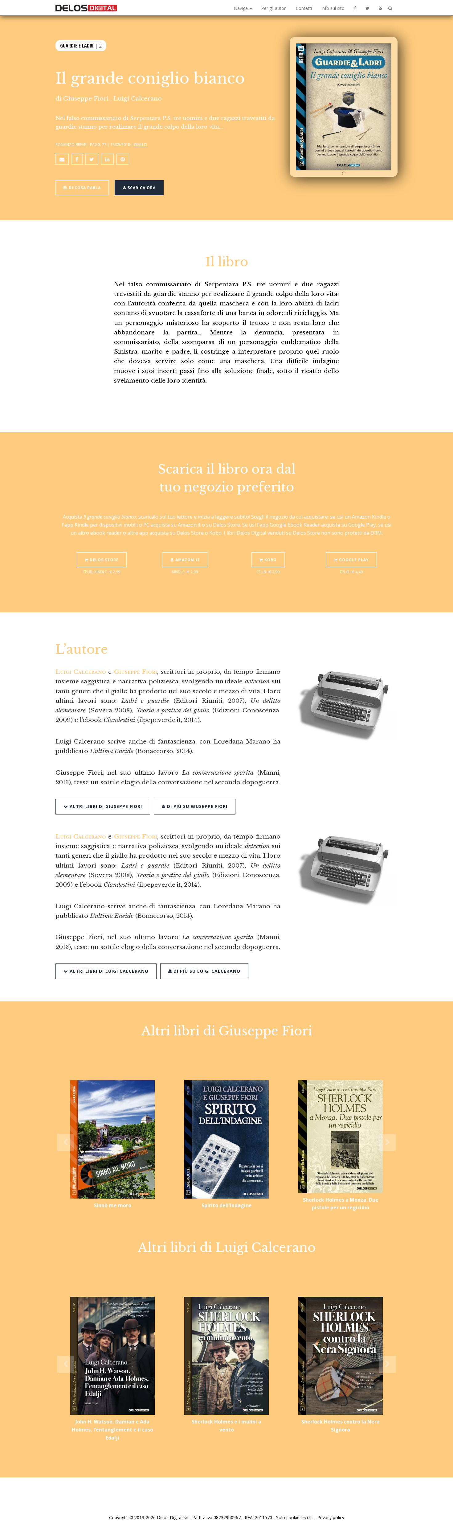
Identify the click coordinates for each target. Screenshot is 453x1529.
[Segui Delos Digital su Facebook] (355, 7)
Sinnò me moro (112, 1205)
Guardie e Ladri (77, 45)
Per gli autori (274, 8)
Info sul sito (333, 8)
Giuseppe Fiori (85, 98)
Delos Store (103, 559)
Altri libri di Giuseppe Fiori (105, 806)
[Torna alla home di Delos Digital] (86, 7)
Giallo (140, 144)
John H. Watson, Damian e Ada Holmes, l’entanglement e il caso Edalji (112, 1429)
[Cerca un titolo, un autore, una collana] (390, 8)
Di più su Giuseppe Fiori (196, 806)
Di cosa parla (84, 187)
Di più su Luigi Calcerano (206, 971)
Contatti (304, 8)
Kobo (270, 559)
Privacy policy (330, 1517)
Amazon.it (187, 559)
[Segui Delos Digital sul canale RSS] (380, 7)
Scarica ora (141, 187)
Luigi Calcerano (137, 98)
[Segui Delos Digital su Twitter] (367, 7)
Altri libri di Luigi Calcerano (108, 971)
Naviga (241, 8)
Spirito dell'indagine (227, 1205)
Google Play (353, 559)
